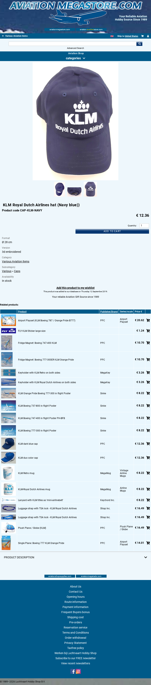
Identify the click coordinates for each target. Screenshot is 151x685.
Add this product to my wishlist (75, 287)
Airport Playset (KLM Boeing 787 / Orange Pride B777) (46, 320)
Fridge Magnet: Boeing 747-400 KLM (37, 343)
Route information (75, 601)
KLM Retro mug (26, 473)
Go (139, 44)
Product (22, 311)
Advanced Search (75, 48)
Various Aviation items (15, 261)
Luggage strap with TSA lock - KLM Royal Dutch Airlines (47, 508)
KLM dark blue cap (28, 443)
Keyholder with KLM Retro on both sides (39, 372)
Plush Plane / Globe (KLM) (32, 528)
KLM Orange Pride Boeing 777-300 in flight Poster (44, 393)
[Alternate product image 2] (74, 196)
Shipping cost (75, 617)
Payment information (75, 607)
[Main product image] (75, 179)
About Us (75, 586)
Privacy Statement (75, 642)
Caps (17, 271)
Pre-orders (75, 622)
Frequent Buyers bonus (75, 612)
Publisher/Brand (109, 311)
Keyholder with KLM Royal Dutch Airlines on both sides (47, 382)
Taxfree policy (75, 648)
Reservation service (75, 627)
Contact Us (75, 591)
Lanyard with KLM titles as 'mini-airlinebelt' (40, 500)
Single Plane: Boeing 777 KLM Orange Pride (41, 543)
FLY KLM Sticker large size (31, 331)
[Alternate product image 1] (59, 196)
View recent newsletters (75, 663)
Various (6, 271)
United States (131, 36)
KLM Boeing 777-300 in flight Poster (37, 430)
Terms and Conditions (75, 632)
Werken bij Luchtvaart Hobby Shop (75, 653)
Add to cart (112, 231)
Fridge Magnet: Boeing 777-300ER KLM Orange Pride (46, 359)
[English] (111, 36)
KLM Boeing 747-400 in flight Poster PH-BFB (41, 418)
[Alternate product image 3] (90, 196)
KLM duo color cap (28, 457)
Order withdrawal (75, 637)
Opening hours (76, 596)
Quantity (132, 225)
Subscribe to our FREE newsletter (75, 658)
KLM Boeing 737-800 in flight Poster (37, 405)
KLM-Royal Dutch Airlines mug (34, 489)
